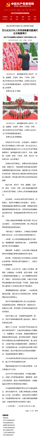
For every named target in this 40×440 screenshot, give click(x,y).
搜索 (35, 19)
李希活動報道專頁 (8, 435)
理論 (17, 16)
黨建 (23, 16)
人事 (11, 16)
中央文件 (5, 19)
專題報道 (5, 418)
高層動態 (5, 16)
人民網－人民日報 (27, 40)
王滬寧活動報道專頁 (9, 427)
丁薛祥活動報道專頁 (9, 432)
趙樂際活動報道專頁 (9, 425)
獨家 (29, 16)
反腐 (11, 19)
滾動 (35, 16)
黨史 (17, 19)
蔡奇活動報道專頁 (8, 430)
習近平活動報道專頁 (9, 420)
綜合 (23, 19)
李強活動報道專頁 (8, 422)
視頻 (29, 19)
